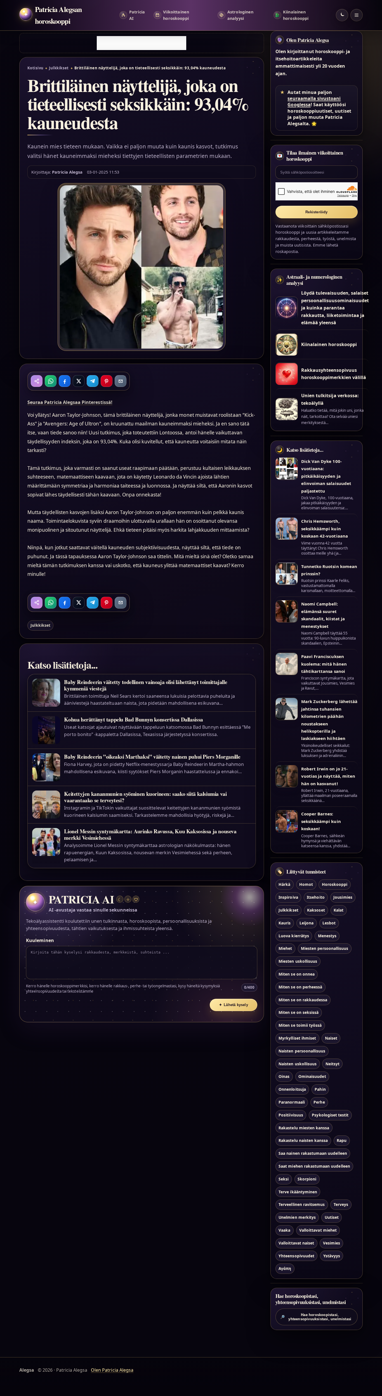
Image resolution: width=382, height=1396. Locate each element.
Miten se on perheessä (300, 986)
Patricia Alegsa (67, 172)
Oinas (284, 1076)
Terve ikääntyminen (298, 1191)
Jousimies (342, 897)
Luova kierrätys (294, 935)
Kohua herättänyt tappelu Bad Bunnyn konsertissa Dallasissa (133, 719)
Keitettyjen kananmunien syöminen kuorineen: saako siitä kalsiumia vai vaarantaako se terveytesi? (145, 797)
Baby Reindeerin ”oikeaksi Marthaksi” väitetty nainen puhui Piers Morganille (152, 757)
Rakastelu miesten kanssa (304, 1127)
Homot (306, 884)
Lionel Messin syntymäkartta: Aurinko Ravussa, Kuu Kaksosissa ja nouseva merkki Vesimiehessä (150, 834)
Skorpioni (307, 1178)
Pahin (320, 1089)
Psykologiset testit (330, 1114)
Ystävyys (331, 1255)
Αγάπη (285, 1268)
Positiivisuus (291, 1114)
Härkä (284, 884)
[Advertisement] (141, 43)
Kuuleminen (40, 940)
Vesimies (331, 1242)
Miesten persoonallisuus (324, 948)
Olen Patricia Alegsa (307, 40)
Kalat (338, 909)
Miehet (285, 948)
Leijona (306, 922)
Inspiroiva (288, 897)
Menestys (327, 935)
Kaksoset (316, 909)
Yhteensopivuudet (296, 1255)
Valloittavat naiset (296, 1242)
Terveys (341, 1204)
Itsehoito (315, 897)
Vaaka (284, 1229)
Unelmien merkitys (297, 1217)
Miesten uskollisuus (298, 961)
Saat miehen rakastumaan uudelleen (314, 1165)
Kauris (285, 922)
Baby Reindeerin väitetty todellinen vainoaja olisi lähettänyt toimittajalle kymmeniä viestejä (145, 685)
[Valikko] (356, 15)
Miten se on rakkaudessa (303, 999)
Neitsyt (332, 1063)
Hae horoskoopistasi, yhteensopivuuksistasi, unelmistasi (315, 1317)
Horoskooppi (335, 884)
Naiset (331, 1037)
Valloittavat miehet (318, 1229)
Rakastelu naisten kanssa (303, 1140)
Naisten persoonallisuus (302, 1050)
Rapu (341, 1140)
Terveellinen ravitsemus (302, 1204)
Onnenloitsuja (292, 1089)
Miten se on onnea (297, 973)
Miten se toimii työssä (300, 1025)
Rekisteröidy (316, 212)
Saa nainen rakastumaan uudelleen (313, 1153)
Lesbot (329, 922)
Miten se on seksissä (299, 1012)
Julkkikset (59, 67)
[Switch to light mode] (342, 15)
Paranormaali (292, 1101)
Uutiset (332, 1217)
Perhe (319, 1101)
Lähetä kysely (233, 1005)
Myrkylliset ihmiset (297, 1037)
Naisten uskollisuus (298, 1063)
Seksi (284, 1178)
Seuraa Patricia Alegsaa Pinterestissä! (69, 402)
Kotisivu (35, 67)
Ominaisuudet (312, 1076)
